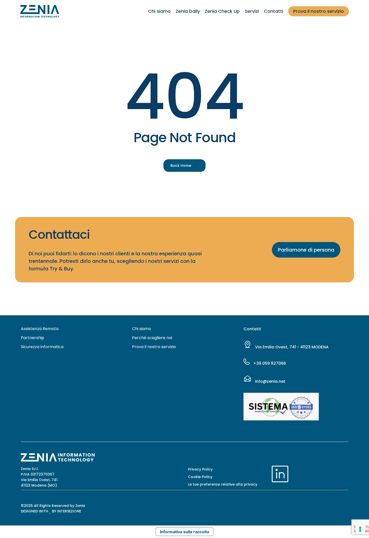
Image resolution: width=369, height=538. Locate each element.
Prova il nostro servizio (154, 347)
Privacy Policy (200, 469)
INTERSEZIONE (69, 511)
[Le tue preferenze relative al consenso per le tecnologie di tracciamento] (360, 529)
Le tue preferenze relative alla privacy (222, 484)
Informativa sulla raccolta (184, 531)
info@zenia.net (269, 381)
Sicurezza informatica (42, 347)
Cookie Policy (200, 476)
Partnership (32, 338)
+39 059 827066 (269, 363)
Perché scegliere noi (152, 338)
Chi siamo (141, 329)
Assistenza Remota (39, 329)
